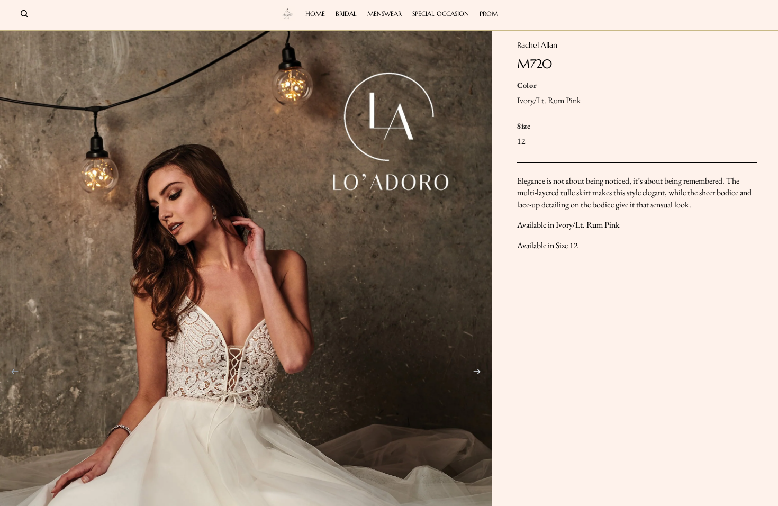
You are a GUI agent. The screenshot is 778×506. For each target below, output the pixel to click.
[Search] (24, 13)
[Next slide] (480, 373)
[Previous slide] (11, 373)
